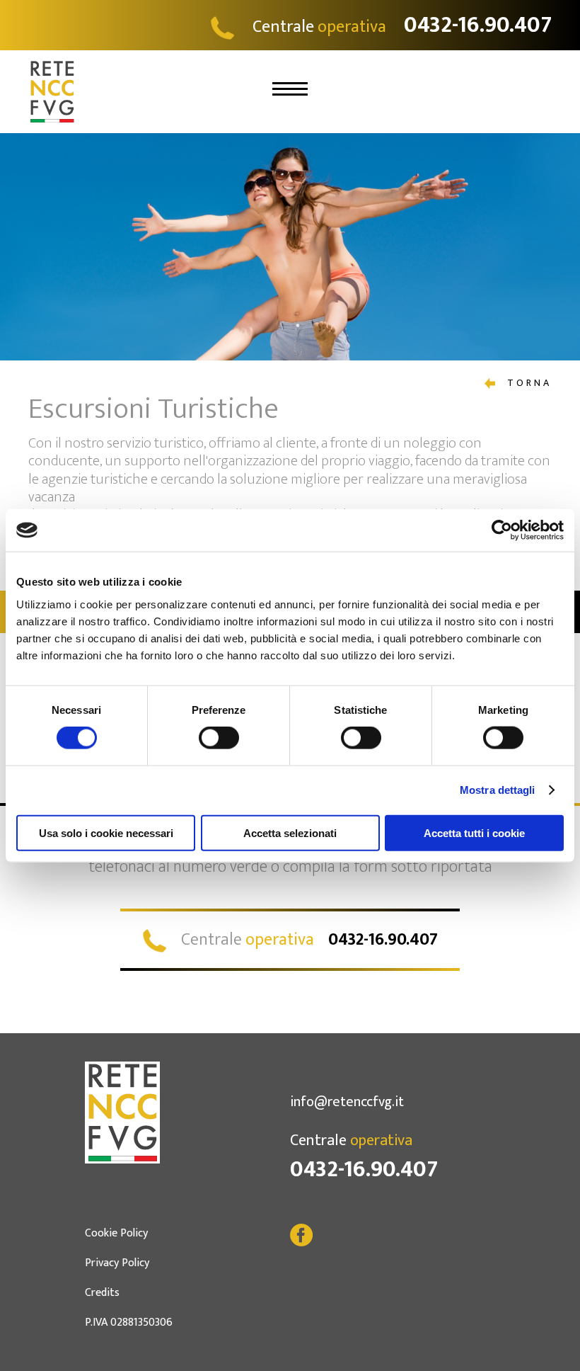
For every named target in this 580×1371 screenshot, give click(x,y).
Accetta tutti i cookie (474, 832)
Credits (102, 1292)
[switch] (219, 738)
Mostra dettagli (497, 790)
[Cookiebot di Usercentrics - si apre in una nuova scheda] (502, 530)
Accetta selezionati (290, 832)
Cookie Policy (116, 1233)
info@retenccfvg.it (347, 1102)
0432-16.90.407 (364, 1169)
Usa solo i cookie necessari (106, 832)
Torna (527, 383)
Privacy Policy (117, 1263)
